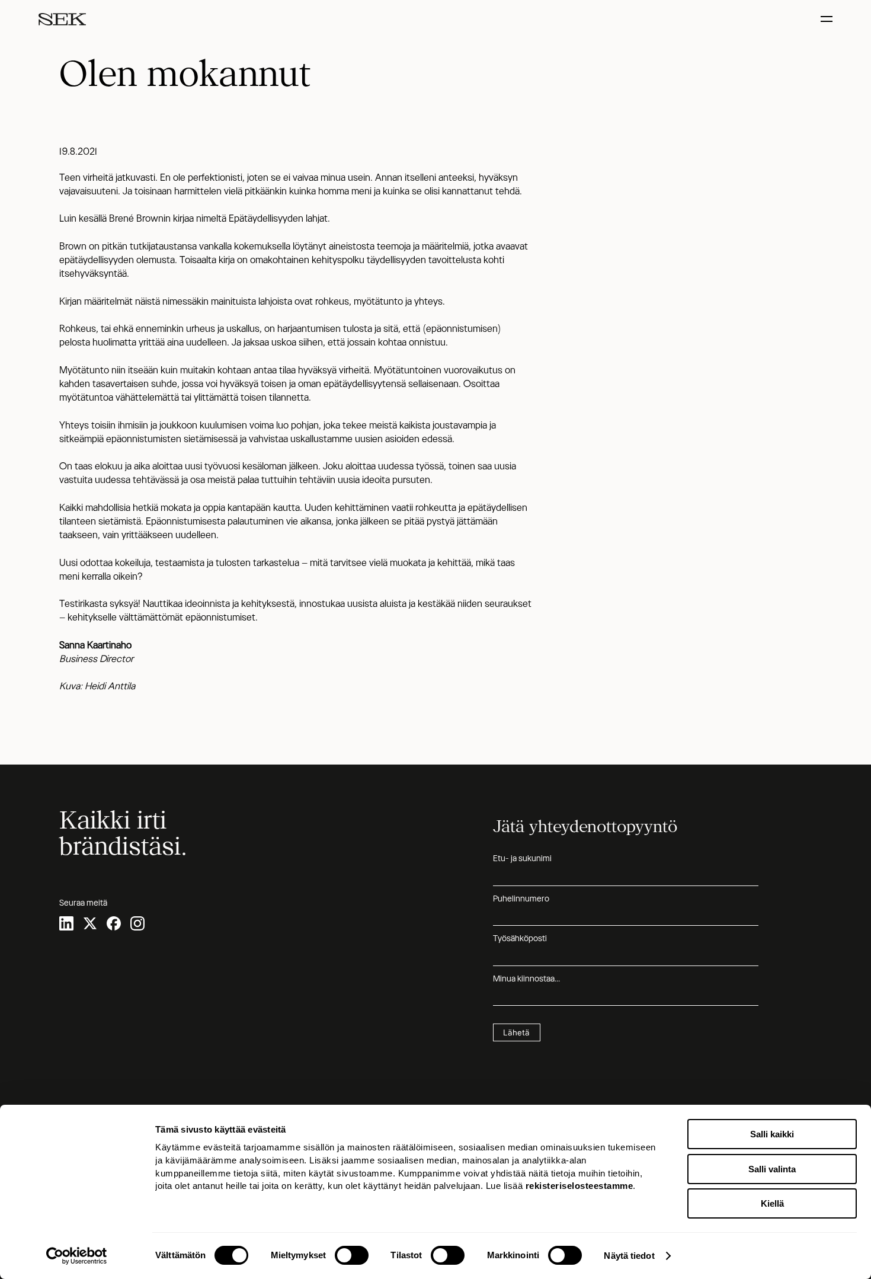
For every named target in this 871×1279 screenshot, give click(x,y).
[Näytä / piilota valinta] (828, 19)
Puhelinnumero (521, 898)
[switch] (352, 1255)
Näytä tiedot (629, 1256)
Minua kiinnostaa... (526, 978)
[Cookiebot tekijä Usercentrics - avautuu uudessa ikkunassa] (77, 1256)
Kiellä (772, 1203)
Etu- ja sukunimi (522, 858)
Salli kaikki (772, 1134)
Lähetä (516, 1032)
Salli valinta (772, 1169)
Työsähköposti (520, 938)
